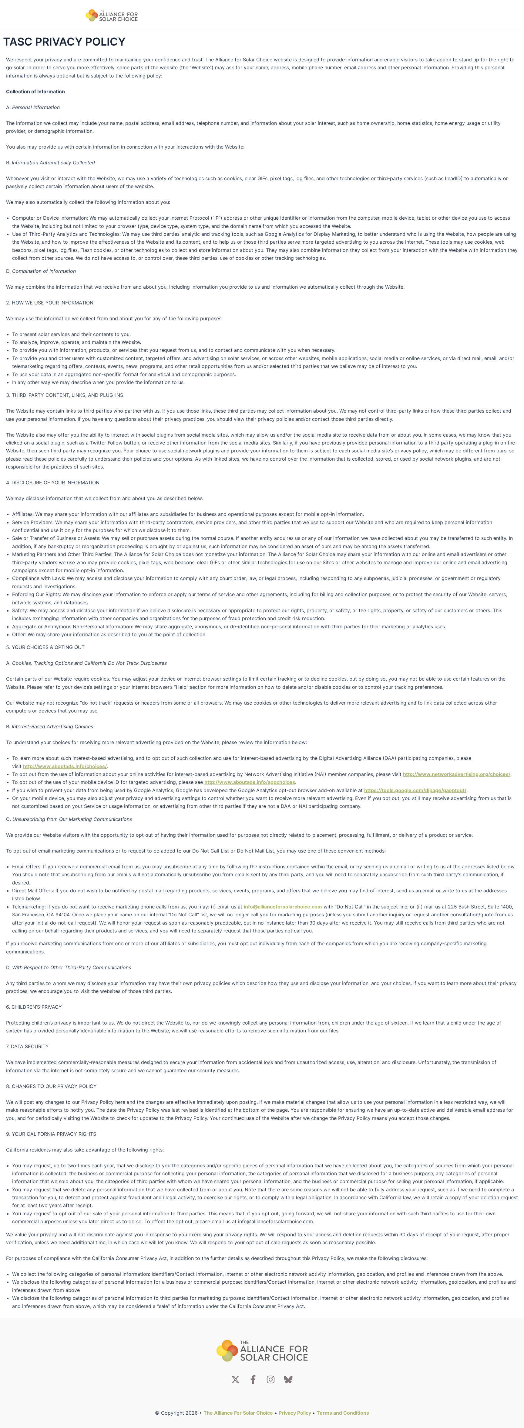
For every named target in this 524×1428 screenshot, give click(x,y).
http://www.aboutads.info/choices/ (65, 766)
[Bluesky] (288, 1379)
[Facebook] (253, 1379)
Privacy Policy (295, 1413)
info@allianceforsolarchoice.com (283, 907)
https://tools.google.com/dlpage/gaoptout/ (415, 790)
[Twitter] (235, 1379)
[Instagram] (270, 1379)
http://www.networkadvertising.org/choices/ (456, 774)
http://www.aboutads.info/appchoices (249, 782)
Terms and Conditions (343, 1413)
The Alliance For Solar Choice (238, 1413)
